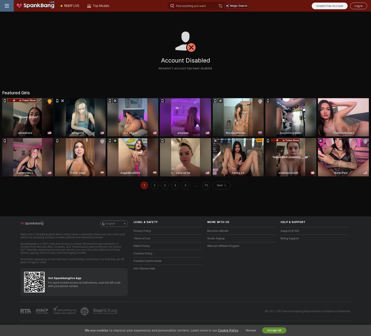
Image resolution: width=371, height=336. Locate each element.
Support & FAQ (290, 230)
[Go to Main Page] (35, 6)
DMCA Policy (142, 245)
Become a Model (217, 230)
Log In (359, 6)
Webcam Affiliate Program (223, 245)
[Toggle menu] (7, 6)
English (110, 223)
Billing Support (290, 238)
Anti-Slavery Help (144, 268)
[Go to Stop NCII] (105, 311)
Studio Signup (216, 238)
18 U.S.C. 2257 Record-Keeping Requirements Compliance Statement (307, 311)
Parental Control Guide (147, 261)
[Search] (220, 6)
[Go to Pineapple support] (85, 311)
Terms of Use (142, 238)
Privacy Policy (142, 230)
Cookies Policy (143, 253)
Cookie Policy (228, 330)
